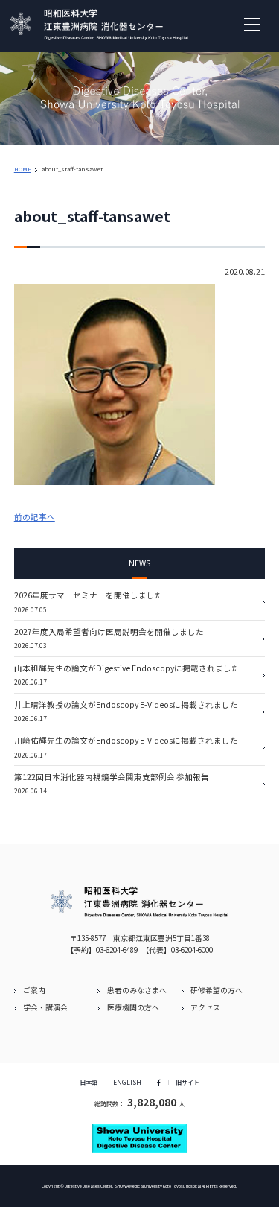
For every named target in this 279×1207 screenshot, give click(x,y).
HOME (22, 169)
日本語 (88, 1081)
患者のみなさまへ (137, 990)
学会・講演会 (45, 1007)
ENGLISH (127, 1081)
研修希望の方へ (216, 990)
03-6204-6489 (117, 950)
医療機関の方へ (133, 1007)
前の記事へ (34, 516)
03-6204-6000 (192, 950)
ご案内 (34, 990)
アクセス (205, 1007)
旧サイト (187, 1081)
